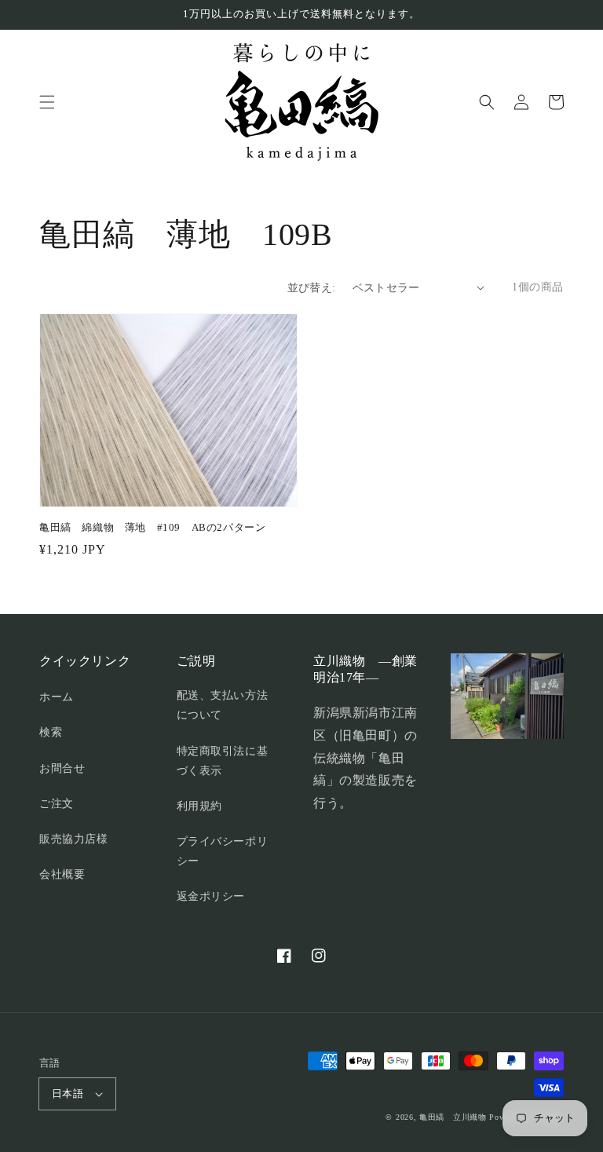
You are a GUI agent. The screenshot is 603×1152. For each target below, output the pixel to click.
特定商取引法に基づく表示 (223, 761)
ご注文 (56, 804)
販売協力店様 (73, 839)
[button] (47, 102)
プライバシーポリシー (223, 851)
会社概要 (62, 874)
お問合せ (62, 768)
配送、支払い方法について (223, 705)
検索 (50, 732)
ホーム (56, 697)
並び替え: (311, 288)
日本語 (67, 1093)
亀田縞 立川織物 (453, 1117)
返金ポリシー (211, 896)
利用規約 (199, 806)
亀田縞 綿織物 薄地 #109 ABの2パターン (152, 527)
